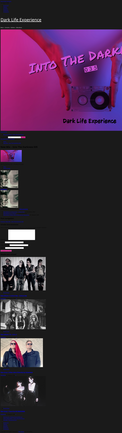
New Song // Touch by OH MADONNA (13, 411)
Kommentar (4, 239)
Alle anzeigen (23, 209)
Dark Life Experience (21, 20)
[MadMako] (9, 187)
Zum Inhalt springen (6, 1)
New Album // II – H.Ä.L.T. (9, 213)
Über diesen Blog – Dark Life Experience (13, 418)
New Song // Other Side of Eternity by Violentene (16, 215)
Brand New (6, 292)
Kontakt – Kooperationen (10, 420)
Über (4, 167)
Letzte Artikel (6, 168)
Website (3, 248)
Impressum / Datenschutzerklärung (12, 417)
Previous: (12, 221)
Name (3, 242)
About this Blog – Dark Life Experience (13, 134)
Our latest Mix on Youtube (8, 139)
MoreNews (21, 431)
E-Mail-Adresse (5, 245)
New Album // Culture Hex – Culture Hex (14, 212)
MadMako (4, 189)
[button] (4, 132)
